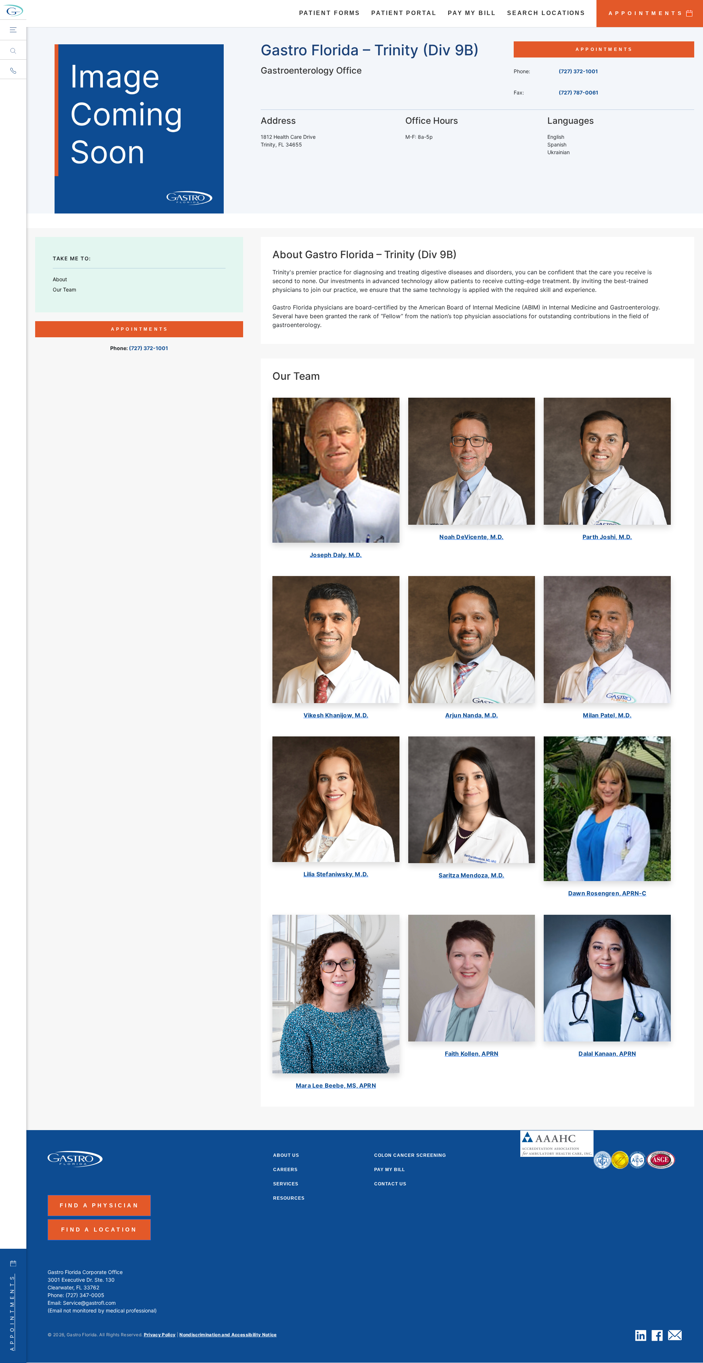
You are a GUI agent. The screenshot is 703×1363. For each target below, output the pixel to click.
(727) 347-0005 (85, 1295)
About (60, 279)
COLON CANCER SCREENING (410, 1155)
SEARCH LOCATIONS (546, 13)
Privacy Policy (160, 1334)
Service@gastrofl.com (89, 1303)
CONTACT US (390, 1183)
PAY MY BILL (472, 13)
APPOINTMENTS (646, 13)
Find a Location (99, 1229)
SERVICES (285, 1183)
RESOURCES (289, 1198)
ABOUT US (286, 1155)
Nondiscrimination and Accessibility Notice (227, 1334)
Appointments (12, 1312)
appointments (604, 49)
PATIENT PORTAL (404, 13)
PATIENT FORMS (330, 13)
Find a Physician (99, 1205)
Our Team (64, 289)
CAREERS (285, 1169)
